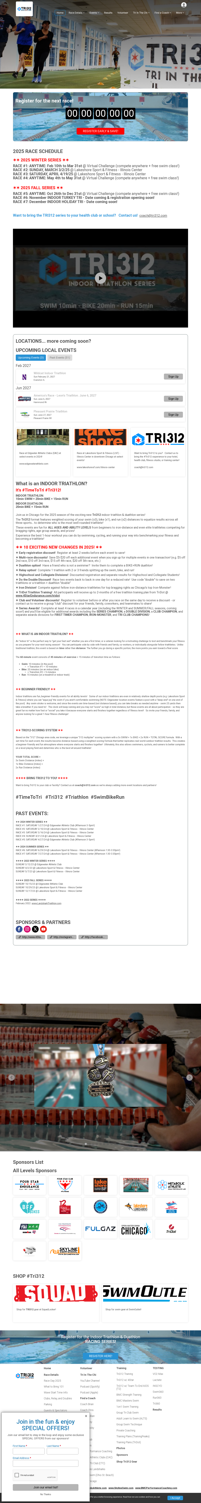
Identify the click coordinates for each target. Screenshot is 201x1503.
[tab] (31, 358)
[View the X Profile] (35, 929)
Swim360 (158, 1391)
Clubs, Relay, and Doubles (58, 1398)
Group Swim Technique (129, 1424)
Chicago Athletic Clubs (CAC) (96, 1457)
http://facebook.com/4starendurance (96, 937)
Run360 (157, 1397)
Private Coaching (125, 1430)
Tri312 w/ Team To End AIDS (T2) (132, 1387)
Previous (14, 1077)
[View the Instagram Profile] (27, 929)
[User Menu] (184, 5)
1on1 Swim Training (127, 1406)
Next (192, 1077)
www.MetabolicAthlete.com (91, 1488)
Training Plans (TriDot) (128, 1442)
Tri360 (156, 1403)
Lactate (157, 1380)
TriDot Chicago (88, 1481)
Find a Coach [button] (162, 12)
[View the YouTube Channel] (43, 929)
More (179, 12)
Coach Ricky (87, 1427)
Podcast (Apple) (89, 1392)
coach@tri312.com (153, 215)
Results (108, 12)
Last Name (54, 1446)
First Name (20, 1446)
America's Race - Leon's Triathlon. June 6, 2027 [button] (65, 395)
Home (60, 12)
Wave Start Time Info (56, 1392)
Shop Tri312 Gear (126, 1461)
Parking (48, 1404)
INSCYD (157, 1385)
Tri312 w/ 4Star (125, 1380)
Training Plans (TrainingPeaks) (132, 1436)
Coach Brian (87, 1404)
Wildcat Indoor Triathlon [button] (50, 373)
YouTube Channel (90, 1380)
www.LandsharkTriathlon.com (46, 903)
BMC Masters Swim (127, 1400)
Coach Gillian (87, 1416)
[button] (173, 377)
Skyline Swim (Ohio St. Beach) (97, 1475)
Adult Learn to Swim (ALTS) (131, 1418)
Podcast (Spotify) (90, 1386)
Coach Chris (87, 1410)
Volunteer (122, 12)
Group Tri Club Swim (127, 1412)
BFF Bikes (86, 1445)
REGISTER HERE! (100, 1356)
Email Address (22, 1458)
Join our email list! (45, 1487)
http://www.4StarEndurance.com (33, 937)
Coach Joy (86, 1421)
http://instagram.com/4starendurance (65, 937)
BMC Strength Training (128, 1394)
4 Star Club (86, 1439)
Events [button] (93, 12)
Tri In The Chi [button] (140, 12)
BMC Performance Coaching (96, 1451)
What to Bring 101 (54, 1386)
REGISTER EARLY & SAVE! (100, 131)
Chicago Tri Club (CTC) (92, 1463)
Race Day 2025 (52, 1380)
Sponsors (122, 1454)
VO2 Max (158, 1373)
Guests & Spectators (55, 1410)
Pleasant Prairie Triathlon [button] (50, 411)
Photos (120, 1448)
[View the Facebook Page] (19, 929)
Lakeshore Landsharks (92, 1469)
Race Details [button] (75, 12)
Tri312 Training (124, 1373)
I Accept (175, 1498)
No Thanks (45, 1494)
